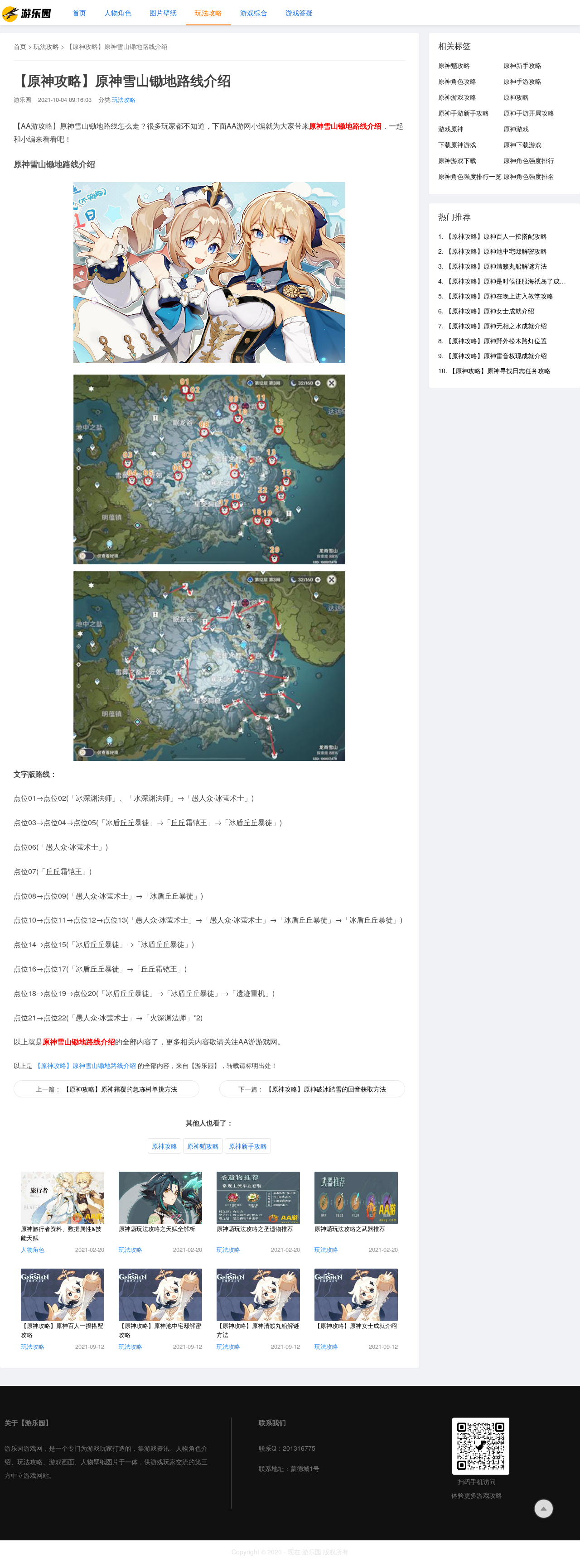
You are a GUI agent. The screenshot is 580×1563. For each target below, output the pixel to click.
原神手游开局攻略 (528, 112)
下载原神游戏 (457, 144)
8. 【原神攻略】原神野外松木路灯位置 (492, 340)
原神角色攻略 (457, 81)
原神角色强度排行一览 (470, 176)
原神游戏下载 (457, 160)
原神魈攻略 (203, 1145)
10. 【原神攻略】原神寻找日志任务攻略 (494, 370)
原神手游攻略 (522, 81)
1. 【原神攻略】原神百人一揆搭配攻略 (492, 235)
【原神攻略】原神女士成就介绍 (355, 1325)
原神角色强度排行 (528, 160)
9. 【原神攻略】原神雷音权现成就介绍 (492, 355)
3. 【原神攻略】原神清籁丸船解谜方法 (492, 265)
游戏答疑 (299, 12)
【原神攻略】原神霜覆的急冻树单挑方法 (120, 1088)
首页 (79, 12)
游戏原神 (451, 128)
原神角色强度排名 (528, 176)
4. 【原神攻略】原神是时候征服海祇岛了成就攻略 (508, 280)
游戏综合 (253, 12)
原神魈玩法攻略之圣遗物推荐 (255, 1228)
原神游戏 (516, 128)
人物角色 (117, 12)
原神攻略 (164, 1145)
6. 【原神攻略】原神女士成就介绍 (486, 310)
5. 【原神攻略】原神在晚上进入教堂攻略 (495, 295)
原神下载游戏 (522, 144)
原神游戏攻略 (457, 96)
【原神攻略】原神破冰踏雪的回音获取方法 (326, 1088)
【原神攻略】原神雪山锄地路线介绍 (85, 1065)
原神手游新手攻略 (463, 112)
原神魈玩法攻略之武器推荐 (349, 1228)
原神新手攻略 (248, 1145)
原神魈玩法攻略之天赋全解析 (157, 1228)
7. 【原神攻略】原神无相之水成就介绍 (492, 325)
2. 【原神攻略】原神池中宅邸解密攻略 (492, 250)
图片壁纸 (163, 12)
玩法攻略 (208, 12)
